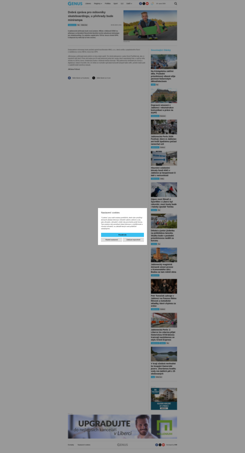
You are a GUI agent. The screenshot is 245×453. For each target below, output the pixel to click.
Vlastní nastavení (111, 240)
